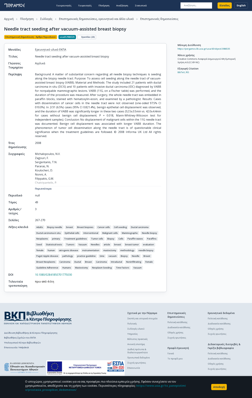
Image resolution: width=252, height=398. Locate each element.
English (241, 5)
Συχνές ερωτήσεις (136, 362)
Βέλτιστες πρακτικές (137, 339)
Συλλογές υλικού (136, 328)
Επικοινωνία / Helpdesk (16, 347)
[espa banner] (85, 368)
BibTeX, (181, 72)
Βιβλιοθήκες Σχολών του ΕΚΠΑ (20, 337)
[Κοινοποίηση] (165, 37)
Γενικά (170, 353)
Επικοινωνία (133, 367)
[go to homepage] (14, 5)
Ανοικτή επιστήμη (136, 344)
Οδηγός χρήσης (175, 332)
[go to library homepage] (37, 317)
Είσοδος (225, 5)
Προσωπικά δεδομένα (138, 357)
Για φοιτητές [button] (85, 5)
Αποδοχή (219, 387)
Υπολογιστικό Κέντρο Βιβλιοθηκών (22, 342)
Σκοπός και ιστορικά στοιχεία (142, 318)
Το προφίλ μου (175, 358)
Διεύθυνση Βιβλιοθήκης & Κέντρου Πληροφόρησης (30, 332)
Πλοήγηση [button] (104, 5)
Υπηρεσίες (132, 333)
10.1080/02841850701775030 (53, 275)
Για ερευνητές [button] (63, 5)
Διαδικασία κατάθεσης (178, 327)
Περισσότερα (43, 188)
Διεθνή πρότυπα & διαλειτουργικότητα (137, 351)
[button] (39, 227)
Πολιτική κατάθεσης (177, 322)
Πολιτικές (132, 323)
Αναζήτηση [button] (122, 5)
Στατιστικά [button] (141, 5)
